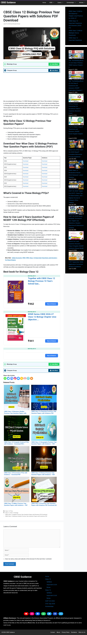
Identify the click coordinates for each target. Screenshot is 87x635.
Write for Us (82, 632)
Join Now (55, 64)
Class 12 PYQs (9, 511)
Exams (59, 2)
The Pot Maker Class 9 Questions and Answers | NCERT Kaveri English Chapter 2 (76, 131)
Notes (48, 587)
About (58, 632)
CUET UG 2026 (50, 601)
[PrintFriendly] (28, 378)
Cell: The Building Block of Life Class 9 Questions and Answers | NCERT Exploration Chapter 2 (76, 85)
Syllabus (49, 582)
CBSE (50, 2)
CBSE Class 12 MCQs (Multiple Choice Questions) (75, 33)
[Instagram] (15, 378)
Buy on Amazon (51, 304)
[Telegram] (8, 378)
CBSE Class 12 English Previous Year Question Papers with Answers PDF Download (26, 514)
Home (44, 2)
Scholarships (70, 2)
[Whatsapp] (5, 378)
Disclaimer (74, 632)
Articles (81, 2)
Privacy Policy (65, 632)
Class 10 (48, 579)
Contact (52, 632)
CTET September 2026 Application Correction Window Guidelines (76, 264)
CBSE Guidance (8, 2)
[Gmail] (24, 378)
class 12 (7, 512)
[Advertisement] (31, 86)
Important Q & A (52, 584)
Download (25, 161)
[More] (31, 378)
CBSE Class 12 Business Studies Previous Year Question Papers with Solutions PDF (26, 516)
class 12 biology (14, 512)
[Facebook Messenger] (18, 378)
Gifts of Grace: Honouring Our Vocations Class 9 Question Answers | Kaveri (75, 108)
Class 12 (48, 590)
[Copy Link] (21, 378)
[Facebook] (11, 378)
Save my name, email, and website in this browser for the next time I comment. (28, 559)
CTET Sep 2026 (50, 604)
